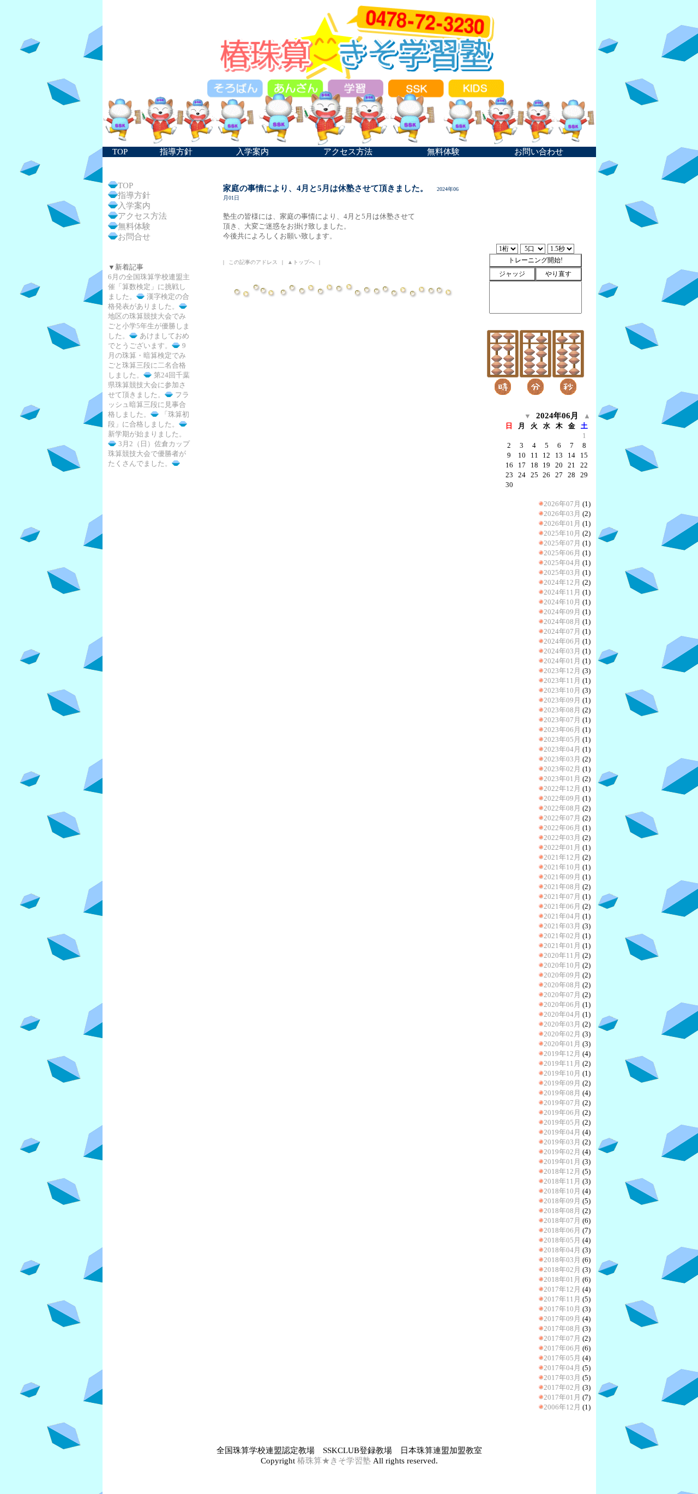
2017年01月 (562, 1397)
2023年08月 (562, 710)
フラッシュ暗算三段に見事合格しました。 (148, 404)
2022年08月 (562, 808)
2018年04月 (562, 1250)
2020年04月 (562, 1014)
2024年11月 (562, 592)
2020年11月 (562, 955)
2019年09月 (562, 1083)
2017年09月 (562, 1319)
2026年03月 (562, 513)
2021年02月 (562, 936)
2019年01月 (562, 1161)
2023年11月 (562, 680)
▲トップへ (301, 262)
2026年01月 (562, 523)
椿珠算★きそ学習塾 (334, 1460)
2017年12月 (562, 1289)
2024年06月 (562, 641)
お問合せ (134, 236)
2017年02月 (562, 1387)
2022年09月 (562, 798)
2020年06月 (562, 1004)
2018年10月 (562, 1191)
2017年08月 (562, 1328)
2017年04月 (562, 1368)
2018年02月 (562, 1269)
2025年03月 (562, 572)
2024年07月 (562, 631)
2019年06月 (562, 1112)
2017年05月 (562, 1358)
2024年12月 (562, 582)
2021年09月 (562, 877)
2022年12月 (562, 788)
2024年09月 (562, 612)
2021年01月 (562, 945)
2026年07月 (562, 504)
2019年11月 (562, 1063)
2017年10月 (562, 1309)
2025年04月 (562, 563)
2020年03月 (562, 1024)
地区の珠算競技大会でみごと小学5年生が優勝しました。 (149, 326)
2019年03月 (562, 1142)
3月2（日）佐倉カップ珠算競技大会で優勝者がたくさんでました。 (149, 453)
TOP (125, 185)
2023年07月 (562, 720)
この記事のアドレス (253, 262)
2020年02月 (562, 1034)
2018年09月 (562, 1201)
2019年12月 (562, 1053)
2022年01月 (562, 847)
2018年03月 (562, 1260)
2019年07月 (562, 1103)
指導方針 (134, 195)
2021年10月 (562, 867)
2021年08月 (562, 887)
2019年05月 (562, 1122)
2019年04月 (562, 1132)
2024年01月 (562, 661)
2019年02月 (562, 1152)
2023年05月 (562, 739)
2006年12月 (562, 1407)
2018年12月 (562, 1171)
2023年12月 (562, 671)
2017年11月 (562, 1299)
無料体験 (134, 226)
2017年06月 (562, 1348)
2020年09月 (562, 975)
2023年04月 (562, 749)
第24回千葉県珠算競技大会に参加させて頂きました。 (149, 385)
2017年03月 (562, 1377)
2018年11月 (562, 1181)
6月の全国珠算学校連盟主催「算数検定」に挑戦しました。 (149, 287)
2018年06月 (562, 1230)
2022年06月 (562, 828)
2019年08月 (562, 1093)
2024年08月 (562, 621)
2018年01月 (562, 1279)
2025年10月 (562, 533)
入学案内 (134, 205)
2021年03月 (562, 926)
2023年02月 (562, 769)
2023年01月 (562, 779)
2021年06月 (562, 906)
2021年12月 (562, 857)
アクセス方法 (142, 216)
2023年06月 (562, 729)
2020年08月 (562, 985)
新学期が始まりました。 (147, 434)
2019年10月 (562, 1073)
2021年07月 (562, 896)
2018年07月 (562, 1220)
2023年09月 (562, 700)
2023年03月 (562, 759)
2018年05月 (562, 1240)
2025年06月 (562, 553)
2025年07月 (562, 543)
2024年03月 (562, 651)
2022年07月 (562, 818)
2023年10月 (562, 690)
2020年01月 (562, 1044)
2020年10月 (562, 965)
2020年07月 (562, 995)
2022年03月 (562, 837)
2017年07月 (562, 1338)
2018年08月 (562, 1211)
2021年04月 (562, 916)
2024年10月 (562, 602)
